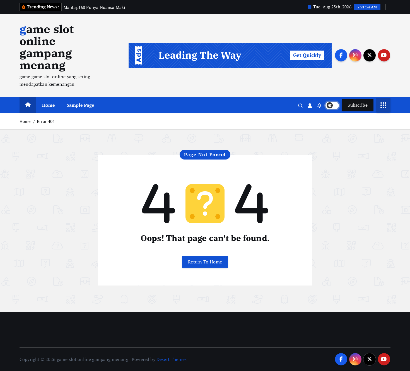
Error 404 (46, 121)
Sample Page (81, 105)
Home (48, 105)
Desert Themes (171, 359)
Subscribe (358, 105)
